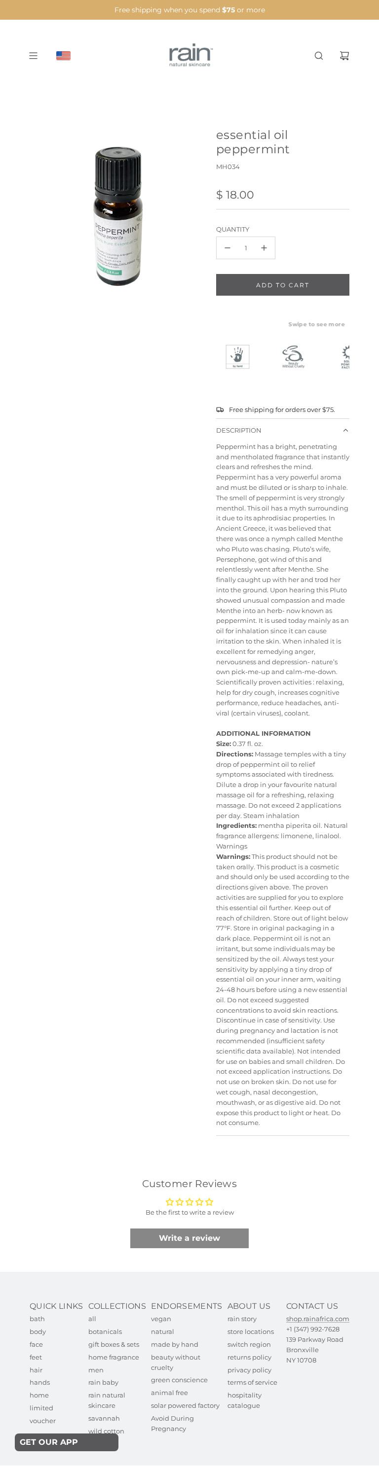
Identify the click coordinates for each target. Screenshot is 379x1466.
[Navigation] (33, 56)
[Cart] (344, 56)
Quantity (232, 229)
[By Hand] (242, 357)
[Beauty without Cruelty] (298, 357)
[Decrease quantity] (227, 248)
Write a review (189, 1238)
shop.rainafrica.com (317, 1319)
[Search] (319, 56)
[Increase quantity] (264, 248)
